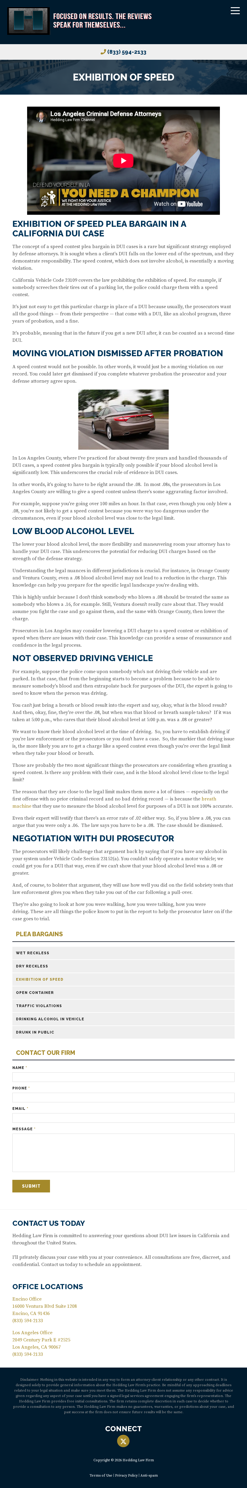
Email (20, 1109)
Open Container (35, 993)
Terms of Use (100, 1475)
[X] (123, 1441)
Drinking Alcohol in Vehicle (50, 1019)
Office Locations (47, 1286)
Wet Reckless (32, 953)
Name (19, 1068)
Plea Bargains (39, 934)
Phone (21, 1088)
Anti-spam (149, 1475)
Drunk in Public (35, 1032)
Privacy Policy (126, 1475)
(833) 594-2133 (126, 52)
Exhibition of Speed (40, 979)
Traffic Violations (39, 1006)
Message (24, 1129)
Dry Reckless (32, 966)
